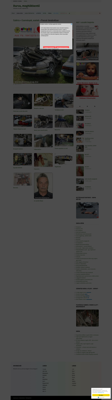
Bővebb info (101, 392)
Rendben (101, 395)
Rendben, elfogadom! (49, 47)
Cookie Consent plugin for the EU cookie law (101, 397)
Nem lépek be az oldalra (62, 47)
